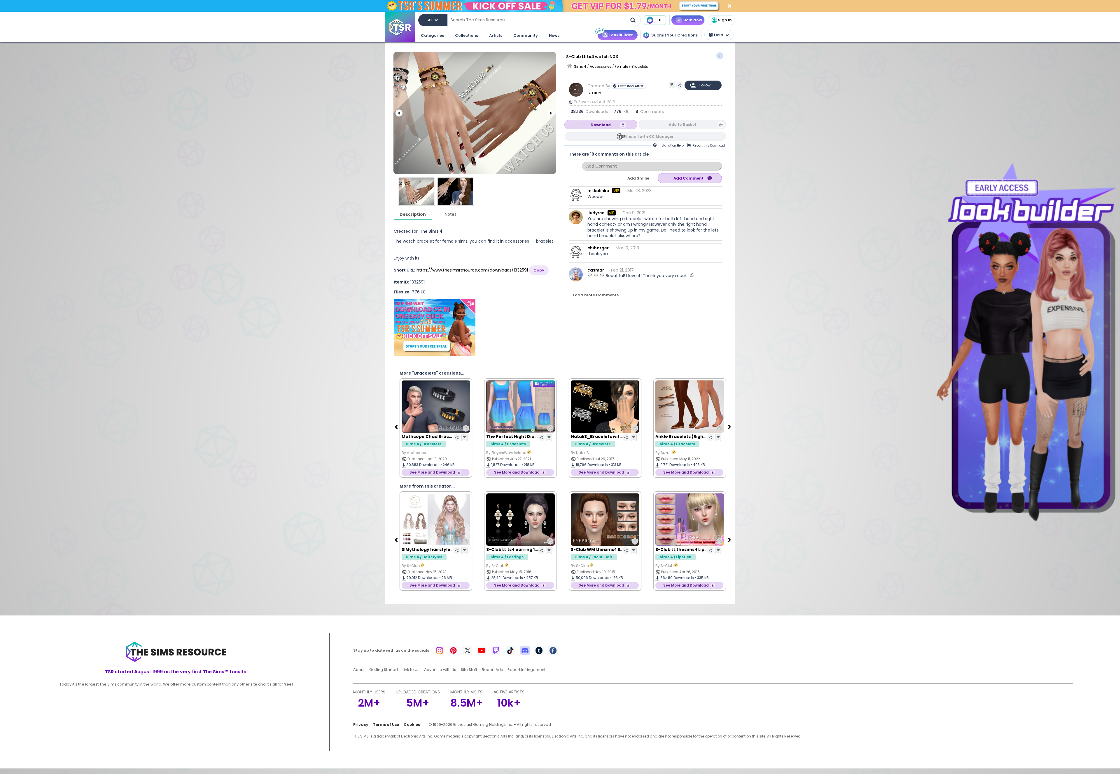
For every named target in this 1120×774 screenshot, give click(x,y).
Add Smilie (638, 178)
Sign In (725, 20)
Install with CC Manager (650, 136)
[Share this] (679, 85)
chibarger (598, 248)
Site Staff (469, 669)
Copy (538, 270)
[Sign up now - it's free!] (434, 327)
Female (621, 66)
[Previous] (399, 112)
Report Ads (492, 669)
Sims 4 (580, 66)
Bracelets (639, 66)
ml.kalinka (598, 191)
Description (413, 214)
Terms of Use (386, 724)
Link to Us (410, 669)
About (359, 669)
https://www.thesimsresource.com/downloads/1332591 (472, 270)
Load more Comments (596, 295)
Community (525, 35)
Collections (466, 35)
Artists (495, 35)
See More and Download (432, 472)
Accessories (600, 66)
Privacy (360, 724)
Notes (450, 214)
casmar (595, 270)
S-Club (594, 93)
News (554, 35)
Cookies (412, 724)
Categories (432, 35)
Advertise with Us (440, 669)
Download (601, 124)
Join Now (693, 20)
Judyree (596, 213)
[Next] (550, 112)
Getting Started (383, 669)
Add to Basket (682, 124)
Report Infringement (526, 669)
